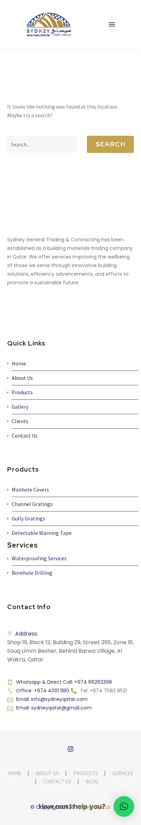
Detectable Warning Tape (42, 532)
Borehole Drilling (32, 572)
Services (122, 773)
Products (22, 392)
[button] (124, 806)
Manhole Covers (30, 489)
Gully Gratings (28, 518)
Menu (112, 24)
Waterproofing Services (39, 558)
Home (19, 363)
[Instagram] (70, 749)
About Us (22, 377)
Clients (20, 421)
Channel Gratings (32, 503)
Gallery (20, 406)
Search (110, 144)
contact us (57, 781)
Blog (92, 781)
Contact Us (25, 435)
